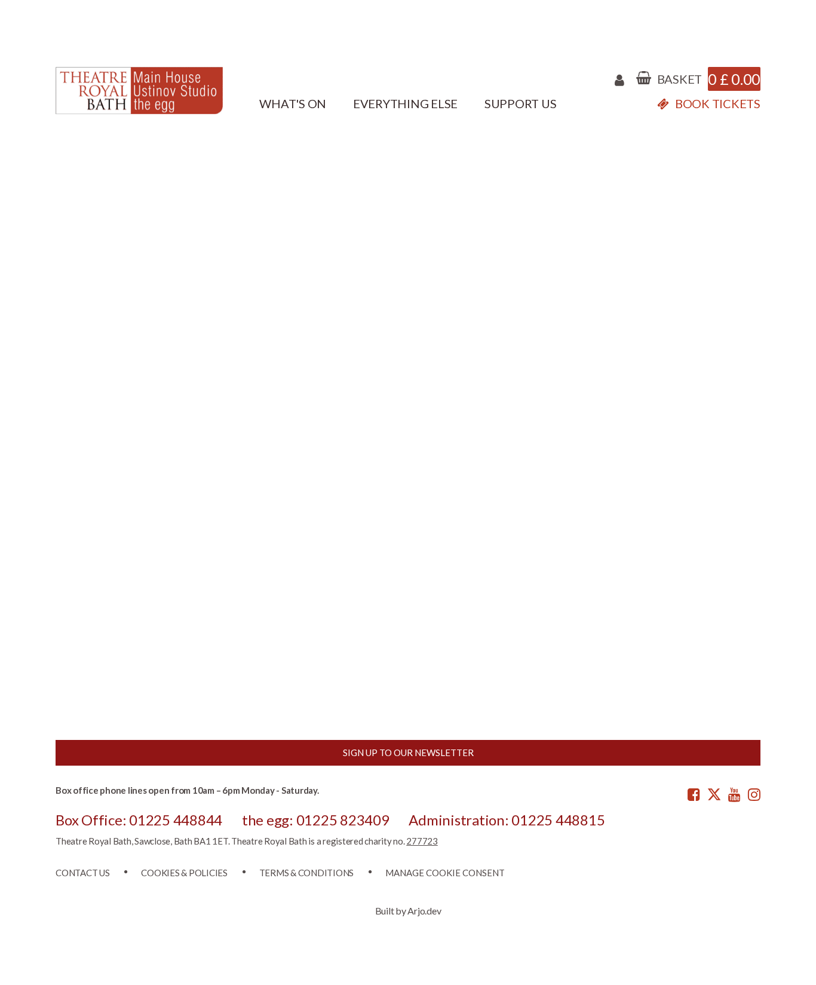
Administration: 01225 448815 (507, 819)
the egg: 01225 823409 (315, 819)
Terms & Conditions (306, 872)
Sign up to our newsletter (408, 752)
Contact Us (83, 872)
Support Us (520, 103)
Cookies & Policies (184, 872)
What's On (292, 103)
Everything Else (405, 103)
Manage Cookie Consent (445, 872)
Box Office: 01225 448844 (139, 819)
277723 (422, 841)
